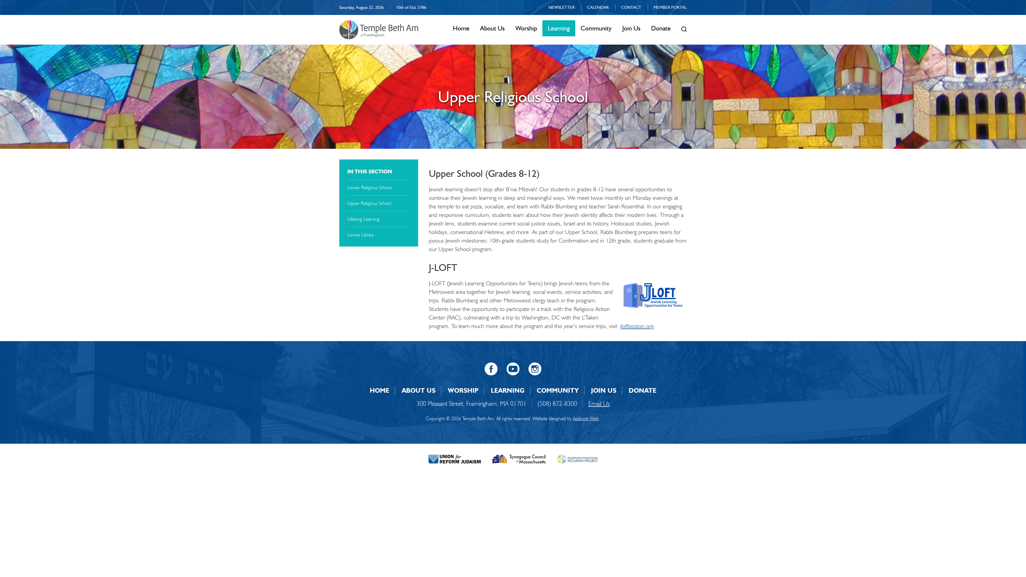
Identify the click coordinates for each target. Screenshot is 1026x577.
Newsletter (562, 7)
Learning (559, 28)
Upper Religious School (369, 203)
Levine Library (360, 235)
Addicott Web (586, 419)
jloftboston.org (637, 326)
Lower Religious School (369, 187)
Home (461, 28)
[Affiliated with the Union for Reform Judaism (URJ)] (455, 458)
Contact (631, 7)
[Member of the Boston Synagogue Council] (519, 458)
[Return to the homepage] (378, 29)
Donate (661, 28)
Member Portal (670, 7)
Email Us (599, 403)
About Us (492, 28)
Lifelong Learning (363, 219)
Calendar (598, 7)
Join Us (631, 28)
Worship (526, 28)
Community (596, 28)
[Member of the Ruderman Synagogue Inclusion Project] (577, 458)
